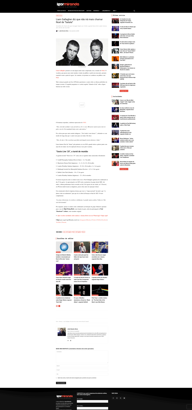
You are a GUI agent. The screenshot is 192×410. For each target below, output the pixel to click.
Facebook (104, 268)
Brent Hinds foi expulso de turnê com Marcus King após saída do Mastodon (127, 163)
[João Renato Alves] (57, 31)
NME (84, 122)
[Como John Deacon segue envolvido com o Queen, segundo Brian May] (100, 296)
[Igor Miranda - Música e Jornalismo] (68, 5)
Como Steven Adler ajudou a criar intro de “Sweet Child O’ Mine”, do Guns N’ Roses (127, 50)
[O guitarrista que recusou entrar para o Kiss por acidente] (115, 148)
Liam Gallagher (60, 70)
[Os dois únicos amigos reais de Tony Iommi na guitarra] (115, 43)
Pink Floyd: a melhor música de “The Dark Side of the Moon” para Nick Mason (99, 348)
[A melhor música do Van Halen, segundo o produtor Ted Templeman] (115, 155)
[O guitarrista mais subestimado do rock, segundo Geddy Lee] (115, 132)
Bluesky (88, 268)
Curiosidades (77, 301)
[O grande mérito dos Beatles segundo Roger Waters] (100, 318)
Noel (57, 78)
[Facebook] (69, 34)
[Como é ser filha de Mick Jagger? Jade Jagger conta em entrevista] (115, 102)
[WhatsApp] (76, 34)
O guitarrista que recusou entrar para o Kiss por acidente (127, 148)
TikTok (99, 268)
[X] (73, 34)
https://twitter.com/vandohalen (73, 379)
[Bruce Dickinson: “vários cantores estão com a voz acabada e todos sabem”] (115, 140)
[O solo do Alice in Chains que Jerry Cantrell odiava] (115, 28)
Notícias (59, 15)
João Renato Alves (64, 31)
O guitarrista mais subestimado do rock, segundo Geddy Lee (126, 132)
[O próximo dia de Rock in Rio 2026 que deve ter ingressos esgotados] (115, 85)
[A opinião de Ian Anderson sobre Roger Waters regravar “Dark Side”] (64, 339)
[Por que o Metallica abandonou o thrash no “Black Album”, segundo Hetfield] (82, 339)
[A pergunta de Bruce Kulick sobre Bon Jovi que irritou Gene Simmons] (115, 35)
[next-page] (59, 355)
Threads (64, 271)
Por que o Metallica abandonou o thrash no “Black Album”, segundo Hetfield (82, 348)
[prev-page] (57, 355)
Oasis (103, 70)
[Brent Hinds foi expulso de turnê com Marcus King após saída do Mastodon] (115, 163)
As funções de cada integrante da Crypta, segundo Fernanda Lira (126, 20)
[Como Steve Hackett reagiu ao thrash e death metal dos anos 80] (64, 318)
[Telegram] (80, 34)
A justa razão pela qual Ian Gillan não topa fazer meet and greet (81, 305)
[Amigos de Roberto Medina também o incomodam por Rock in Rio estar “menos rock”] (64, 296)
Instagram (82, 268)
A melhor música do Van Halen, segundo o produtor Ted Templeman (127, 155)
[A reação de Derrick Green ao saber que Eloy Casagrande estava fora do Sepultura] (82, 318)
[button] (134, 11)
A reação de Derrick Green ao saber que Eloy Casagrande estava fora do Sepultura (82, 328)
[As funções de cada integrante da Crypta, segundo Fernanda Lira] (115, 20)
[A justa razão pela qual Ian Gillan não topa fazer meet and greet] (82, 296)
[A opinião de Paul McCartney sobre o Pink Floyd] (115, 125)
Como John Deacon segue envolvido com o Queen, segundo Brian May (99, 305)
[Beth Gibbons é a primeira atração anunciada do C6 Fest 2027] (115, 58)
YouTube (58, 271)
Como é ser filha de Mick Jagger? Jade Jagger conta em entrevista (127, 102)
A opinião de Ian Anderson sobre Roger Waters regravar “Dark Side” (64, 348)
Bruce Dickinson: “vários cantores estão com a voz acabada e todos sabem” (127, 140)
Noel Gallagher (77, 280)
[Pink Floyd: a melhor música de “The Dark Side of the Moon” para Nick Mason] (100, 339)
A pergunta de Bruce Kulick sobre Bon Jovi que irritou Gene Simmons (127, 35)
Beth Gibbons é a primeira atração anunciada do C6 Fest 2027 (127, 58)
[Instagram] (70, 389)
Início (57, 370)
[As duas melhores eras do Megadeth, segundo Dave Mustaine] (115, 109)
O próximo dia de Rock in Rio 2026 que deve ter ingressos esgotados (127, 85)
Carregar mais (123, 90)
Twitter (94, 268)
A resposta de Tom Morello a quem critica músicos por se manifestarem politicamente (128, 117)
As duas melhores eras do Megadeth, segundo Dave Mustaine (127, 109)
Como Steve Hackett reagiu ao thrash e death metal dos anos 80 (63, 328)
